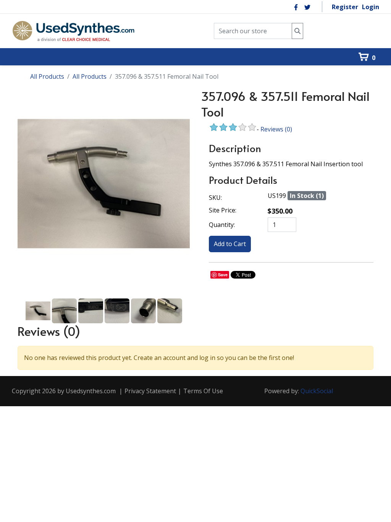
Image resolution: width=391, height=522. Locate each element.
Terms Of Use (203, 391)
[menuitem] (23, 43)
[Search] (297, 31)
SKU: (215, 197)
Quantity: (222, 224)
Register (345, 7)
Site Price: (222, 210)
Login (370, 7)
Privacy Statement (150, 391)
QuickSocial (317, 391)
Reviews (276, 129)
